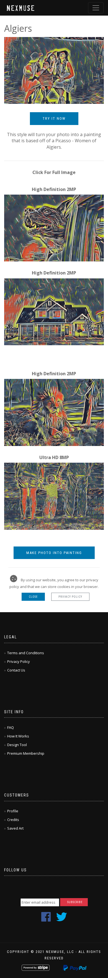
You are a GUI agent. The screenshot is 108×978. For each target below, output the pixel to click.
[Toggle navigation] (96, 7)
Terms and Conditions (25, 652)
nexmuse (21, 8)
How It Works (18, 736)
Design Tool (17, 744)
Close (33, 596)
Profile (12, 810)
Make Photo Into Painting (54, 553)
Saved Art (15, 828)
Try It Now (54, 118)
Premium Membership (25, 753)
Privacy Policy (70, 596)
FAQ (10, 727)
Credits (13, 819)
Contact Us (16, 670)
